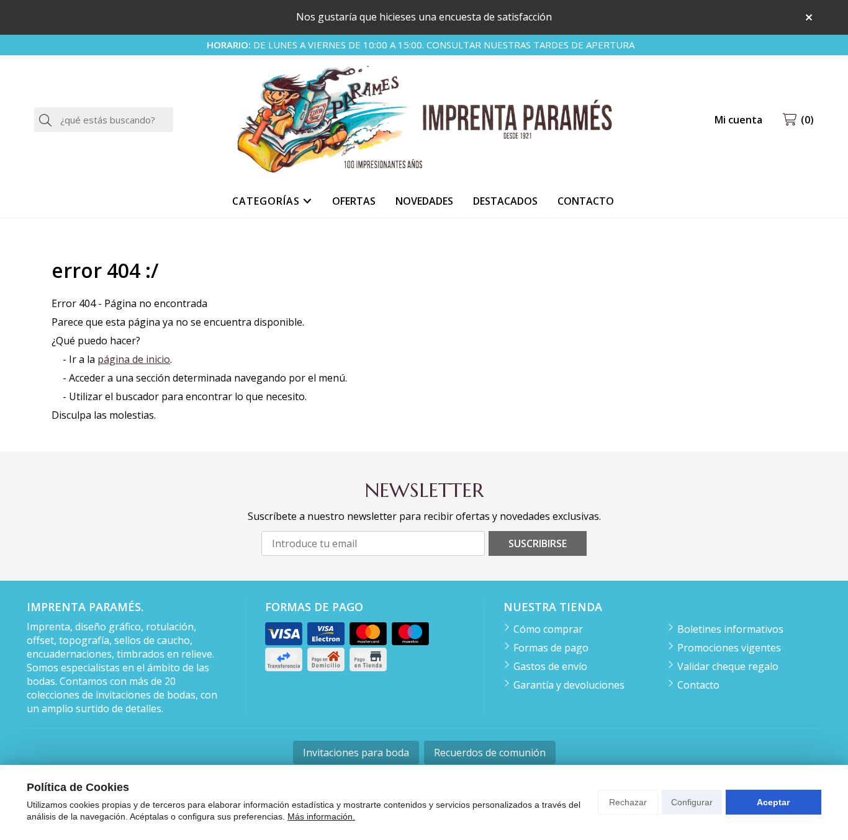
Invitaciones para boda (356, 752)
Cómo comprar (548, 629)
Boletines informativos (730, 629)
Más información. (321, 816)
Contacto (698, 685)
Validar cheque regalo (727, 666)
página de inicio (133, 359)
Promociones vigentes (729, 648)
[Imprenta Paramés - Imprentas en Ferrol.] (424, 120)
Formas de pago (551, 648)
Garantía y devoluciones (569, 685)
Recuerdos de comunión (490, 752)
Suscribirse (537, 543)
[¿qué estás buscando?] (103, 120)
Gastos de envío (550, 666)
